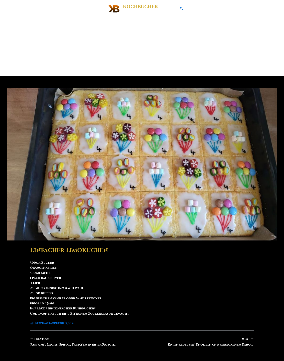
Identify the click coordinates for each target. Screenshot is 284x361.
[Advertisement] (142, 47)
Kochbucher (140, 6)
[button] (181, 9)
